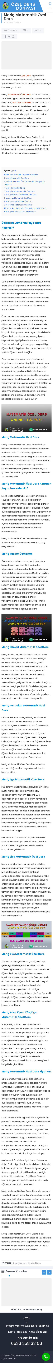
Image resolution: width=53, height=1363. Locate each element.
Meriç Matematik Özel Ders (27, 1263)
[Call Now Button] (46, 1357)
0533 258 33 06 (26, 1344)
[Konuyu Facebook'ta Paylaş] (5, 36)
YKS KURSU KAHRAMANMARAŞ (26, 1310)
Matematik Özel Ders (19, 95)
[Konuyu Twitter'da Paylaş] (9, 36)
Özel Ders (17, 22)
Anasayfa (8, 22)
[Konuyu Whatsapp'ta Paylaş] (13, 36)
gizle (14, 171)
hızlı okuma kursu (22, 103)
